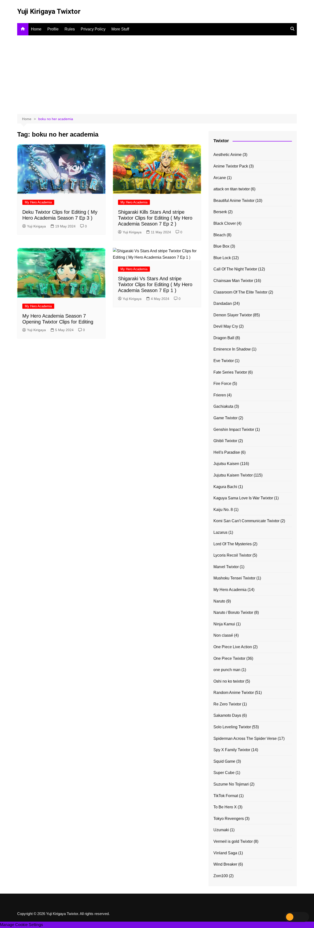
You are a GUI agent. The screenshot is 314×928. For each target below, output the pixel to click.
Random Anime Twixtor (233, 692)
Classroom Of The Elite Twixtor (240, 292)
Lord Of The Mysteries (232, 544)
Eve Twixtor (223, 361)
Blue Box (221, 246)
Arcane (219, 178)
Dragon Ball (223, 338)
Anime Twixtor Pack (230, 166)
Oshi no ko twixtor (228, 681)
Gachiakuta (223, 406)
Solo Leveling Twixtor (232, 727)
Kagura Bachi (225, 487)
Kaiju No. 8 (223, 509)
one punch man (226, 670)
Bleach (219, 235)
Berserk (220, 212)
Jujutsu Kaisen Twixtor (233, 475)
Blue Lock (222, 258)
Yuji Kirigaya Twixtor (48, 11)
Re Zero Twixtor (227, 704)
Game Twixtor (225, 418)
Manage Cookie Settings (21, 925)
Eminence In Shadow (232, 349)
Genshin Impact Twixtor (233, 429)
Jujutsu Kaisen (226, 464)
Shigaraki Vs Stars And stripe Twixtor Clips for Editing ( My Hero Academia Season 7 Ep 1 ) (155, 284)
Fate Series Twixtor (230, 372)
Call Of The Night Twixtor (235, 269)
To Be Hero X (225, 807)
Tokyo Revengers (228, 818)
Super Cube (224, 773)
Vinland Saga (225, 853)
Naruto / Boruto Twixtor (233, 612)
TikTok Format (225, 796)
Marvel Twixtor (226, 567)
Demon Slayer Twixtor (232, 315)
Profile (53, 29)
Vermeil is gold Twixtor (233, 841)
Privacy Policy (93, 29)
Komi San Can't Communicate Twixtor (246, 521)
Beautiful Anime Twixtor (233, 200)
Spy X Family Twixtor (231, 750)
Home (36, 29)
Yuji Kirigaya (36, 226)
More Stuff (120, 29)
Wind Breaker (225, 864)
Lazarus (220, 532)
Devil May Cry (225, 326)
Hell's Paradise (226, 452)
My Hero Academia (38, 202)
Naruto (219, 601)
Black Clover (224, 223)
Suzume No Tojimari (231, 784)
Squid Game (224, 761)
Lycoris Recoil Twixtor (232, 555)
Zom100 (220, 876)
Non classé (223, 635)
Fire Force (222, 383)
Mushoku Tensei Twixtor (234, 578)
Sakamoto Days (227, 715)
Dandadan (222, 303)
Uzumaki (221, 830)
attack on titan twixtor (231, 189)
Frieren (219, 395)
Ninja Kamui (224, 624)
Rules (70, 29)
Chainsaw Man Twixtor (233, 281)
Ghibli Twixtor (225, 441)
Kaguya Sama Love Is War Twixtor (243, 498)
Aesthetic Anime (227, 155)
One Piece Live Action (232, 647)
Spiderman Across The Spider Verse (245, 738)
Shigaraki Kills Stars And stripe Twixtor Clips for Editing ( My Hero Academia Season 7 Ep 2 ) (155, 217)
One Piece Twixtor (229, 658)
